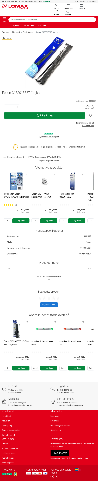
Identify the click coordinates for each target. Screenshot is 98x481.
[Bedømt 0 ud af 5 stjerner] (36, 205)
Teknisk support (8, 435)
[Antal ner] (6, 107)
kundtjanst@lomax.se (23, 405)
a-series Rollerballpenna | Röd (70, 343)
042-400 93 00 (66, 390)
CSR (76, 1)
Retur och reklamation (11, 430)
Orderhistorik (56, 430)
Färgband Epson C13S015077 (66, 195)
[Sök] (93, 19)
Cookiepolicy (7, 426)
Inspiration (42, 25)
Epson (88, 242)
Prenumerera (60, 452)
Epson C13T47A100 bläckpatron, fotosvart (41, 195)
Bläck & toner (28, 32)
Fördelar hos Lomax (10, 448)
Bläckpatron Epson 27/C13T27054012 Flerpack (16, 195)
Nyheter (16, 25)
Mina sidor (55, 416)
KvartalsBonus (8, 458)
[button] (7, 38)
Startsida (5, 32)
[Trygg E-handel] (15, 474)
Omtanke (83, 1)
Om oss (5, 444)
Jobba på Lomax (8, 453)
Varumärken (29, 25)
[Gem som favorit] (27, 174)
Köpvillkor (6, 421)
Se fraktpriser (88, 126)
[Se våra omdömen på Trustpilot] (7, 474)
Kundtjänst (92, 1)
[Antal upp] (17, 107)
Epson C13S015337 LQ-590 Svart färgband (16, 343)
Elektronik (16, 32)
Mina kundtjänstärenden (60, 426)
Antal (35, 368)
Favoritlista (55, 421)
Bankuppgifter (8, 463)
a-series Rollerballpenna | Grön (43, 343)
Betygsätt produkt (49, 305)
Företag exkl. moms (58, 458)
